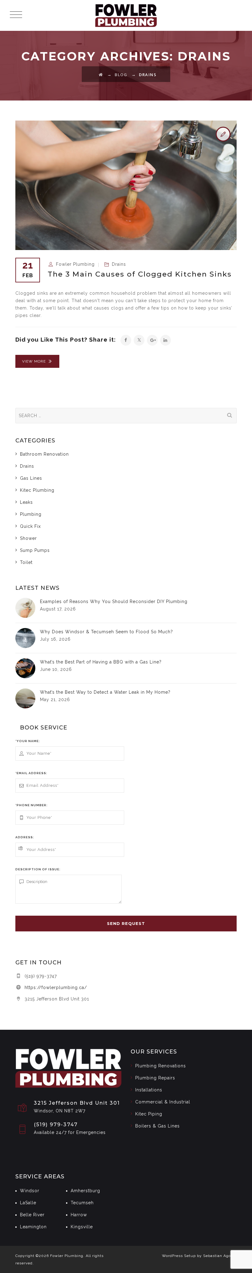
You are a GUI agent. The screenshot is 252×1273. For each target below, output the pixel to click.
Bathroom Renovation (44, 454)
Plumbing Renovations (160, 1065)
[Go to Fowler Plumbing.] (101, 74)
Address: (24, 837)
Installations (148, 1089)
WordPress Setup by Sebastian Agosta (199, 1256)
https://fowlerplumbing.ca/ (56, 987)
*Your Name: (27, 741)
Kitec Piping (148, 1113)
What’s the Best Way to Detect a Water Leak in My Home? (105, 692)
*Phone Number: (31, 805)
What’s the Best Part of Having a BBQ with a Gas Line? (101, 661)
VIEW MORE (34, 361)
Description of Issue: (38, 869)
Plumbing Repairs (155, 1077)
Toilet (26, 562)
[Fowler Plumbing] (126, 15)
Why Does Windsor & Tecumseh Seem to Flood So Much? (106, 631)
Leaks (26, 502)
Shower (28, 538)
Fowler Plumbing (75, 264)
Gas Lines (31, 478)
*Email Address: (31, 773)
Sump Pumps (35, 550)
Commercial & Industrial (162, 1101)
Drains (119, 264)
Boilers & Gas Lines (157, 1125)
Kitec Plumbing (37, 490)
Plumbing (30, 514)
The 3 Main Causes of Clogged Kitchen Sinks (140, 274)
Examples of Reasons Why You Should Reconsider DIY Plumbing (113, 601)
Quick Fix (30, 526)
